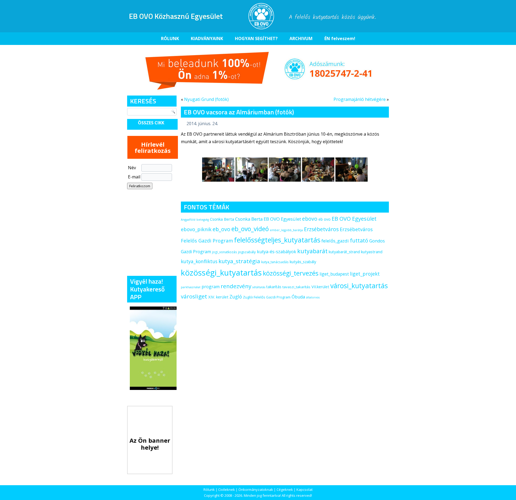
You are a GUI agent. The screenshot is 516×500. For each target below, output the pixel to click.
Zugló (236, 296)
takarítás (273, 286)
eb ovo (324, 219)
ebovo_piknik (196, 229)
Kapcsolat (304, 489)
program (211, 287)
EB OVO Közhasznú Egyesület (176, 16)
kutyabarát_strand (344, 251)
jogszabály (247, 251)
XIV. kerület (218, 297)
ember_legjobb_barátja (286, 230)
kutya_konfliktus (199, 261)
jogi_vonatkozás (224, 252)
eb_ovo (221, 229)
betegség (202, 219)
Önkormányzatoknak (255, 489)
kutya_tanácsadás (275, 262)
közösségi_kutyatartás (221, 272)
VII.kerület (320, 286)
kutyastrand (371, 251)
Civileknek (226, 489)
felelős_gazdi (335, 241)
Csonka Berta (222, 219)
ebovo (309, 218)
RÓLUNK (170, 38)
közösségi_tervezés (290, 273)
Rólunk (209, 489)
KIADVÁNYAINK (207, 38)
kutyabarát (312, 251)
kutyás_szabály (303, 261)
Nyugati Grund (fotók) (206, 99)
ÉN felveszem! (339, 38)
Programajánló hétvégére (360, 99)
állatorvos (313, 297)
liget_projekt (365, 273)
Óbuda (298, 297)
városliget (194, 296)
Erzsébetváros (321, 229)
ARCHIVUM (301, 38)
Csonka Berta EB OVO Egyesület (268, 219)
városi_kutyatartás (359, 285)
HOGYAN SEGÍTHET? (256, 38)
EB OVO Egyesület (354, 218)
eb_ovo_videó (250, 228)
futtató (359, 240)
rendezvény (236, 286)
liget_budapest (334, 274)
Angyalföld (188, 219)
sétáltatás (258, 287)
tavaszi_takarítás (296, 286)
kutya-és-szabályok (276, 252)
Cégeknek (285, 489)
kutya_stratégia (239, 261)
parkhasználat (190, 287)
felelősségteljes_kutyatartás (277, 239)
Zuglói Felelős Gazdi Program (267, 297)
